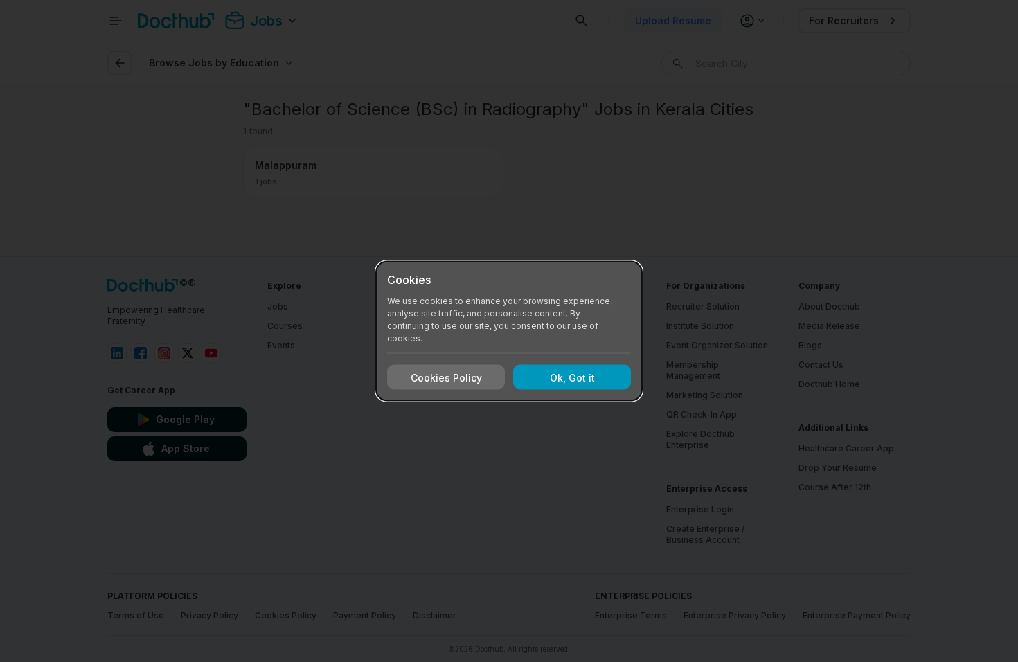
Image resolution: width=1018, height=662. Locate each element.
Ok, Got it (572, 377)
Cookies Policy (446, 377)
